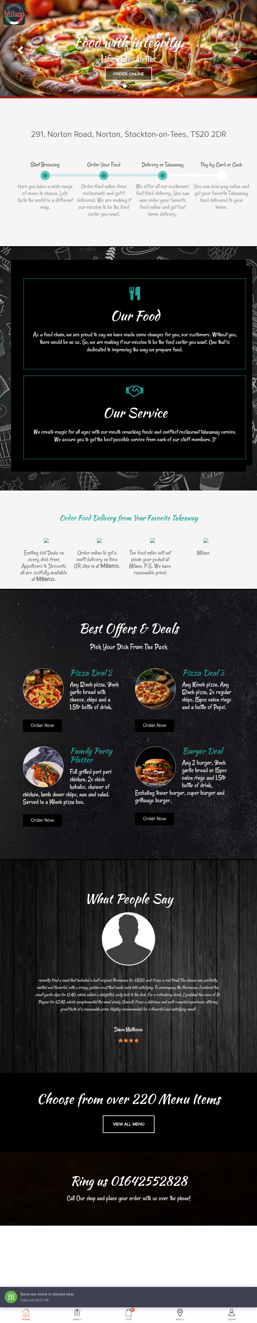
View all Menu (128, 1124)
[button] (19, 48)
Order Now (42, 725)
